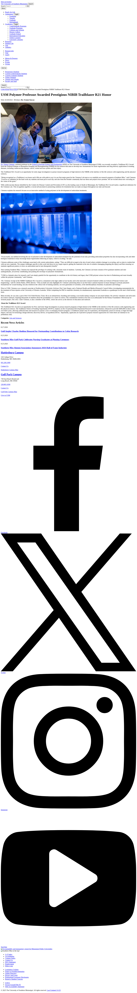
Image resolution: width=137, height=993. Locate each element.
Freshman (12, 16)
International (13, 22)
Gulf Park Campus (11, 374)
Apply (7, 55)
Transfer (12, 18)
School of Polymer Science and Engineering (47, 164)
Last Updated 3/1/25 (54, 990)
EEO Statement (10, 962)
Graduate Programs (15, 28)
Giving (7, 64)
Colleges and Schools (16, 30)
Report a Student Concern (14, 979)
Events (7, 62)
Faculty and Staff (11, 81)
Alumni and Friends (12, 79)
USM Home (5, 89)
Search (4, 85)
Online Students (10, 77)
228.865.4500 (5, 384)
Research (8, 41)
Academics (9, 24)
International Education (17, 36)
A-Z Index (8, 954)
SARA (7, 983)
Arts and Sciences (15, 318)
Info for (4, 68)
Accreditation (9, 956)
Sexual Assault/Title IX (13, 985)
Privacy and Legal (11, 975)
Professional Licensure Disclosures (17, 977)
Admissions (9, 14)
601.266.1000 (5, 362)
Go (28, 6)
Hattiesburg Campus (12, 352)
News (7, 60)
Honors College (14, 32)
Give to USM (5, 395)
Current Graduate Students (14, 75)
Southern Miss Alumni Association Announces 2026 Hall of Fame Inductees (34, 348)
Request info (9, 51)
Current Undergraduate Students (16, 74)
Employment (9, 964)
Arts (6, 45)
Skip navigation (6, 2)
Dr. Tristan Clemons (7, 164)
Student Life (9, 43)
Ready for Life (10, 12)
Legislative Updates (12, 969)
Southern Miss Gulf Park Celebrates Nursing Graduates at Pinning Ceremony (35, 339)
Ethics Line (9, 966)
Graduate (12, 20)
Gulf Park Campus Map (9, 392)
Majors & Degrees (11, 58)
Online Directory (11, 973)
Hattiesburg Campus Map (9, 370)
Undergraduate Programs (17, 26)
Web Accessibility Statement (14, 987)
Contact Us (4, 366)
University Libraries (16, 40)
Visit (6, 53)
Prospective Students (12, 72)
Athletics (8, 47)
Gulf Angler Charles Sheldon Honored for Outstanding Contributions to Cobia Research (40, 331)
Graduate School (15, 34)
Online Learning (15, 38)
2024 (15, 89)
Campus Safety (10, 958)
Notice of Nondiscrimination (14, 971)
